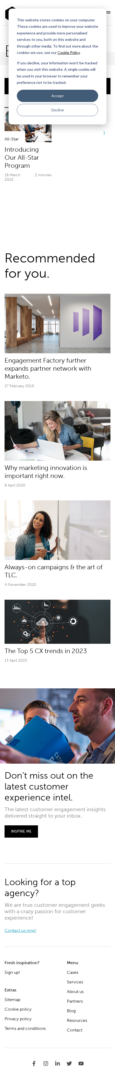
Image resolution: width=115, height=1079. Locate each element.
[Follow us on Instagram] (49, 1063)
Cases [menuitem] (72, 972)
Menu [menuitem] (72, 962)
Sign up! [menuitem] (12, 972)
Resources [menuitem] (77, 1020)
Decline (57, 110)
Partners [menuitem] (75, 1001)
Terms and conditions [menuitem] (25, 1028)
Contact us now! (20, 930)
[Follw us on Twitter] (72, 1063)
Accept (57, 95)
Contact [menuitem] (74, 1030)
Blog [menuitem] (71, 1010)
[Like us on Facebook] (37, 1063)
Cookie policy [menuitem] (18, 1009)
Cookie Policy (68, 52)
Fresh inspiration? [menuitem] (22, 962)
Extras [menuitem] (10, 989)
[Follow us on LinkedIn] (61, 1063)
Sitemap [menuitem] (12, 999)
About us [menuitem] (75, 991)
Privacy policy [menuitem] (18, 1018)
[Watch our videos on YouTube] (81, 1063)
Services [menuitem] (75, 981)
